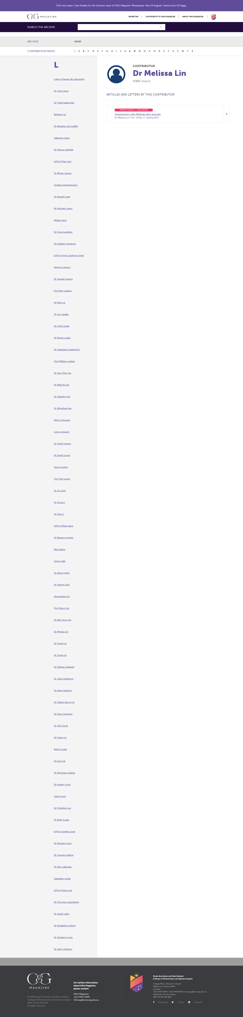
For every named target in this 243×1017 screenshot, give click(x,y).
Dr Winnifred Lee (63, 408)
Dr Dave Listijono (63, 690)
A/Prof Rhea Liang (63, 526)
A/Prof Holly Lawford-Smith (69, 255)
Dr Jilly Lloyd (61, 725)
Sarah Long (60, 796)
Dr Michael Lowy (63, 843)
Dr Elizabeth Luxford (64, 925)
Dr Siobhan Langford (65, 243)
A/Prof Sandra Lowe (64, 831)
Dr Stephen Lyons (63, 937)
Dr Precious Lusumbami (66, 902)
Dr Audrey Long (62, 784)
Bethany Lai (60, 114)
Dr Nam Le (59, 302)
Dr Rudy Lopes (61, 819)
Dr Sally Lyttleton (63, 949)
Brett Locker (60, 749)
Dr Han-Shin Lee (62, 373)
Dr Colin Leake (61, 326)
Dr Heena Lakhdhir (63, 149)
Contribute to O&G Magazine (160, 17)
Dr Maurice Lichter (63, 537)
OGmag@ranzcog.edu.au (86, 1000)
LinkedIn (198, 1002)
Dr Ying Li (59, 514)
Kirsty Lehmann (62, 420)
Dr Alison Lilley (62, 573)
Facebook (163, 1002)
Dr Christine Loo (62, 808)
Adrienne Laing (61, 138)
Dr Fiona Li (59, 502)
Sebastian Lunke (62, 878)
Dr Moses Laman (62, 173)
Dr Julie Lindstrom (63, 678)
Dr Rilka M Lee (61, 384)
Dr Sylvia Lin (60, 643)
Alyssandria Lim (62, 596)
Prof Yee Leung (62, 479)
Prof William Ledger (64, 361)
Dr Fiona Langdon (63, 232)
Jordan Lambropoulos (65, 185)
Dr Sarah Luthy (61, 914)
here (183, 5)
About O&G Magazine (192, 17)
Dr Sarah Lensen (62, 443)
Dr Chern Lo (60, 737)
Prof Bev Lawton (63, 290)
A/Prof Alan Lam (62, 161)
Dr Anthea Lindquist (64, 667)
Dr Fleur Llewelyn (63, 714)
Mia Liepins (59, 549)
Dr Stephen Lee (62, 396)
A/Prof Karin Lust (63, 890)
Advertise (133, 17)
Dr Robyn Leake (62, 337)
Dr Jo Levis (60, 490)
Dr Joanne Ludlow (63, 855)
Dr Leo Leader (61, 314)
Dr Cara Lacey (61, 91)
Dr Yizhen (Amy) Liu (64, 702)
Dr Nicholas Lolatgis (64, 772)
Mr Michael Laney (63, 208)
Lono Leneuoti (61, 432)
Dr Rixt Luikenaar (63, 866)
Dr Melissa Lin (61, 631)
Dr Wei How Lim (62, 620)
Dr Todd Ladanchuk (64, 102)
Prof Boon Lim (61, 608)
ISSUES (77, 41)
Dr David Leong (62, 455)
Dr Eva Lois (59, 761)
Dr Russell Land (62, 196)
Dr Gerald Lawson (63, 279)
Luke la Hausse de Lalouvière (69, 79)
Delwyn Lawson (62, 267)
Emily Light (59, 561)
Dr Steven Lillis (61, 584)
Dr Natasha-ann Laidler (66, 126)
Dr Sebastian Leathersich (67, 349)
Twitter (180, 1002)
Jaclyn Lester (61, 467)
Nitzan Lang (60, 220)
